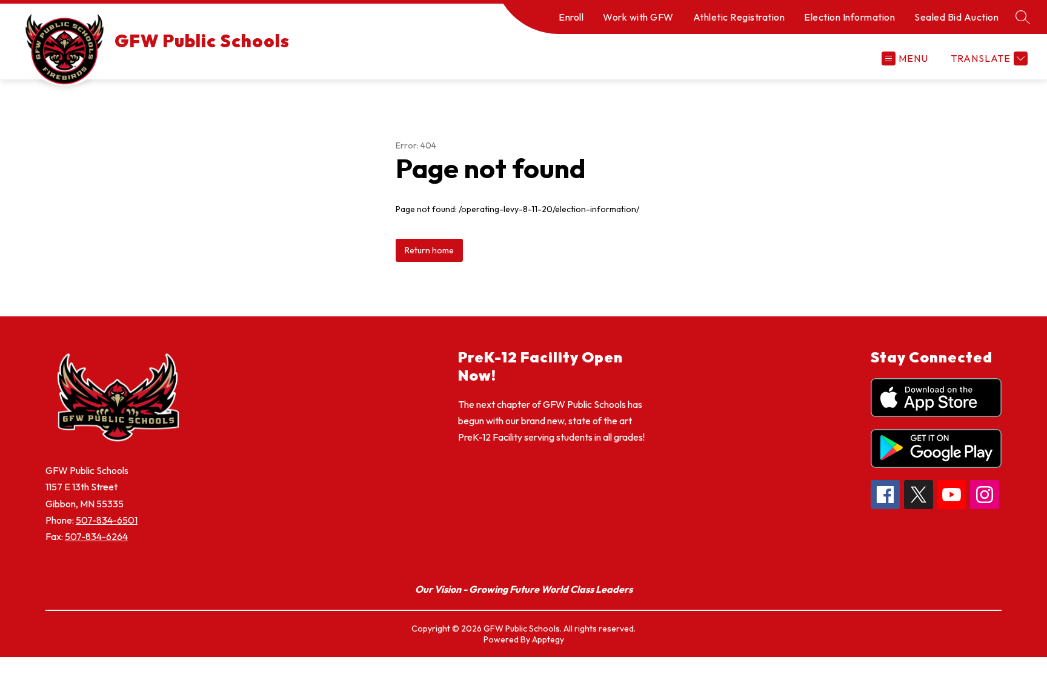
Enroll (571, 17)
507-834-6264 (96, 536)
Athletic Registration (739, 17)
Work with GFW (638, 17)
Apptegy (548, 639)
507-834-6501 (107, 520)
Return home (429, 250)
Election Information (849, 17)
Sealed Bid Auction (956, 17)
